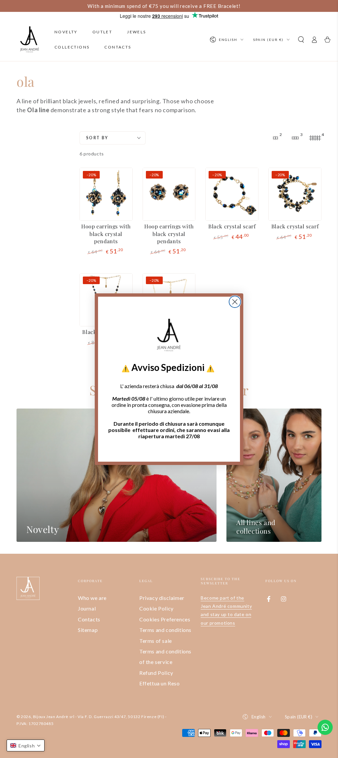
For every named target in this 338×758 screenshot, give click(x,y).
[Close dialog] (235, 302)
